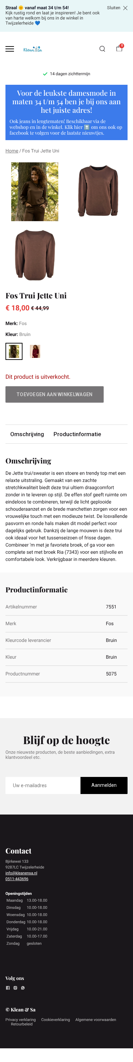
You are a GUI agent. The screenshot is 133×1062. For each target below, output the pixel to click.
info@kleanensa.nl (21, 873)
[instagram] (15, 989)
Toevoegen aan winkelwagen (54, 394)
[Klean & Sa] (32, 49)
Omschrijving (27, 434)
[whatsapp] (22, 989)
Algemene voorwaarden (95, 1019)
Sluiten (113, 7)
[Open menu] (9, 49)
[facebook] (7, 989)
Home (11, 151)
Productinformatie (77, 434)
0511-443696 (16, 878)
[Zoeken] (102, 48)
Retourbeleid (22, 1024)
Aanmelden (104, 785)
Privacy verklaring (20, 1019)
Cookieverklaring (55, 1019)
